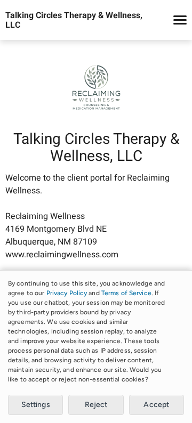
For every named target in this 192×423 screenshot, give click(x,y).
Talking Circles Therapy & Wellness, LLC (73, 20)
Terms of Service (126, 293)
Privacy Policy (66, 293)
